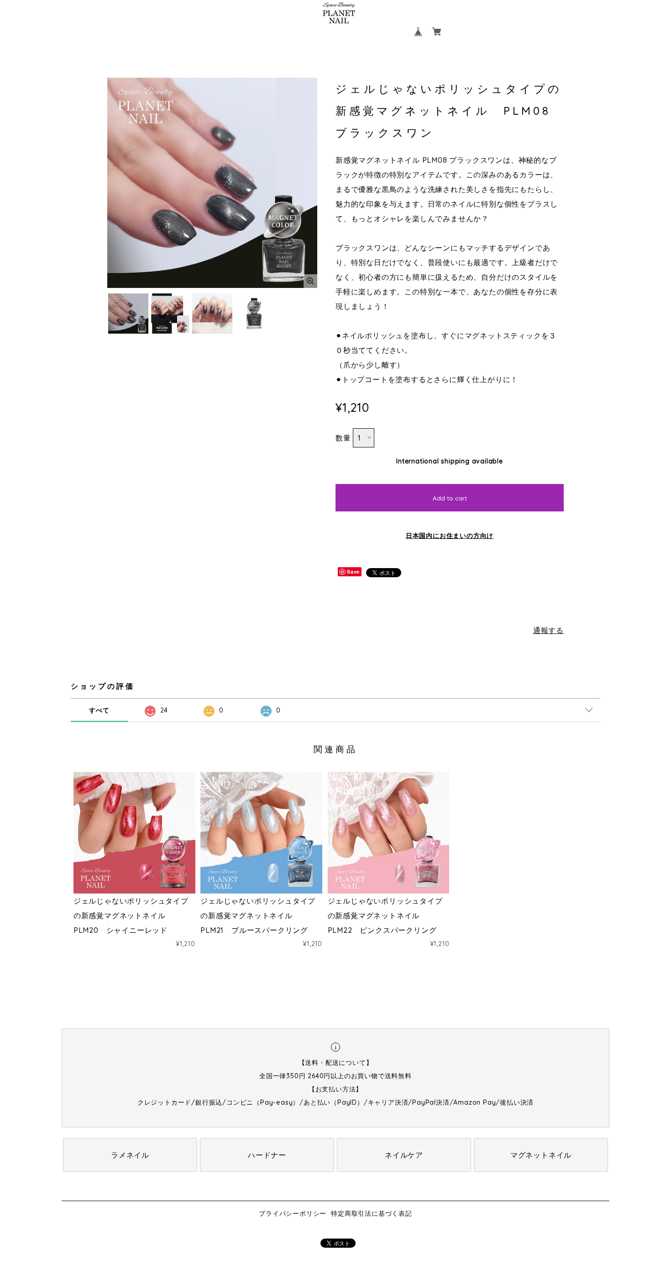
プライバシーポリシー (292, 1213)
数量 (343, 437)
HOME (249, 31)
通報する (548, 630)
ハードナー (267, 1155)
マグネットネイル (540, 1155)
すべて (99, 710)
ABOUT (285, 31)
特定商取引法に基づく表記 (371, 1213)
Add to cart (450, 498)
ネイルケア (404, 1155)
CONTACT (384, 31)
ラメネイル (130, 1155)
